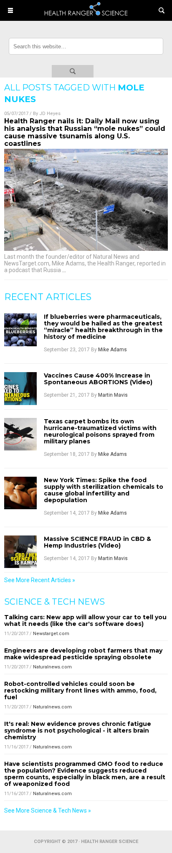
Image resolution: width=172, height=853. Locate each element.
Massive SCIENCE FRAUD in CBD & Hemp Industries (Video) (97, 542)
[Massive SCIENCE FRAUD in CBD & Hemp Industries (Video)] (20, 551)
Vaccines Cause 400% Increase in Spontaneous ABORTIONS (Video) (98, 378)
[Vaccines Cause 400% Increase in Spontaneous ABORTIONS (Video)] (20, 388)
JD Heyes (50, 113)
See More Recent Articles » (39, 580)
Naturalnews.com (52, 667)
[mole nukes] (86, 18)
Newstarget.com (51, 633)
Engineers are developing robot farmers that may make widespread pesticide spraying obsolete (83, 654)
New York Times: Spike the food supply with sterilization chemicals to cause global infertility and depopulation (103, 490)
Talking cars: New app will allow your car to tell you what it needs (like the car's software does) (85, 620)
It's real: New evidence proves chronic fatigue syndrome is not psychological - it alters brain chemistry (77, 730)
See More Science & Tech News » (47, 810)
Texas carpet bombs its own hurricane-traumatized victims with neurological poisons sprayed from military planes (100, 431)
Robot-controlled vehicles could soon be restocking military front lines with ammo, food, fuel (80, 690)
